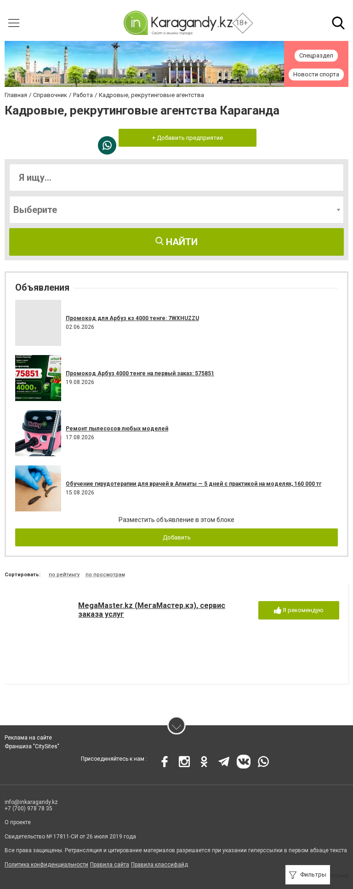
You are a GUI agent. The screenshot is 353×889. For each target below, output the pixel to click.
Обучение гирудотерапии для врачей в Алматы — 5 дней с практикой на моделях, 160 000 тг (193, 484)
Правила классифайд (159, 864)
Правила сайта (109, 864)
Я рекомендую (302, 610)
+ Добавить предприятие (187, 137)
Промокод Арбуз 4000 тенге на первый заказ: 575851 (140, 373)
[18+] (177, 22)
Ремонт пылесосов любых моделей (117, 428)
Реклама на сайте (28, 737)
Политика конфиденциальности (46, 864)
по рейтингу (64, 575)
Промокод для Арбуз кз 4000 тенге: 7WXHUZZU (132, 318)
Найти (181, 241)
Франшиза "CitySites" (32, 746)
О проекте (18, 822)
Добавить (177, 537)
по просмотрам (105, 575)
